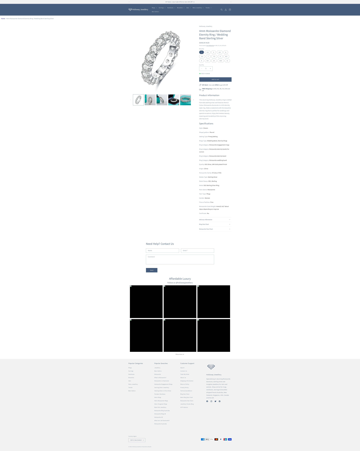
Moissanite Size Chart (186, 401)
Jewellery (157, 368)
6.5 (202, 56)
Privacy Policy (184, 387)
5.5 (220, 52)
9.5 (208, 61)
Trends (130, 387)
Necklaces (131, 374)
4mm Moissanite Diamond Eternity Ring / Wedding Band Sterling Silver (30, 19)
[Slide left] (130, 100)
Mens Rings (157, 397)
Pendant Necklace (159, 394)
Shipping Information (186, 381)
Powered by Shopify (146, 446)
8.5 (226, 56)
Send (151, 270)
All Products (184, 407)
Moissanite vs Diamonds (161, 381)
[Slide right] (193, 100)
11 (227, 61)
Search (182, 368)
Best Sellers (132, 391)
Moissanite (157, 374)
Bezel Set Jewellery (160, 407)
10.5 (220, 61)
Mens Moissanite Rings (161, 401)
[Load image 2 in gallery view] (150, 99)
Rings (130, 368)
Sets (129, 381)
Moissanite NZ (158, 417)
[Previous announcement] (129, 2)
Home (3, 19)
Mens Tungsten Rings (160, 404)
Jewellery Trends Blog (187, 404)
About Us (183, 377)
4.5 (208, 52)
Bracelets (131, 377)
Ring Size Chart (184, 394)
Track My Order (184, 374)
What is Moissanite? (160, 377)
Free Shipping (210, 45)
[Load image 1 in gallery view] (138, 99)
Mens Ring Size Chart (186, 397)
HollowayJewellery (137, 446)
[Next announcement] (231, 2)
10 (214, 61)
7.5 (214, 56)
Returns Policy (184, 384)
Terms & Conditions (186, 391)
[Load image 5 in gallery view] (185, 99)
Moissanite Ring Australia (162, 410)
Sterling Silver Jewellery (161, 387)
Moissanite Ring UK (160, 414)
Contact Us (183, 371)
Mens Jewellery (133, 384)
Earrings (130, 371)
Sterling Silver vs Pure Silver (162, 391)
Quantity (201, 65)
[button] (154, 8)
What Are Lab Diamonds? (162, 420)
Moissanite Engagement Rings (163, 384)
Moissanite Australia (160, 424)
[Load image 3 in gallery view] (162, 99)
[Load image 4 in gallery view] (173, 99)
